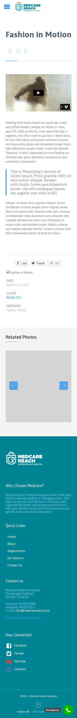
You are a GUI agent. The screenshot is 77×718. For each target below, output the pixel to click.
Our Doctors (15, 558)
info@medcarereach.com (33, 610)
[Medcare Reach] (28, 6)
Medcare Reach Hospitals (43, 696)
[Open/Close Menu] (7, 7)
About (11, 543)
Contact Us (14, 565)
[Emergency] (68, 710)
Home (11, 536)
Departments (16, 551)
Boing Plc (14, 297)
